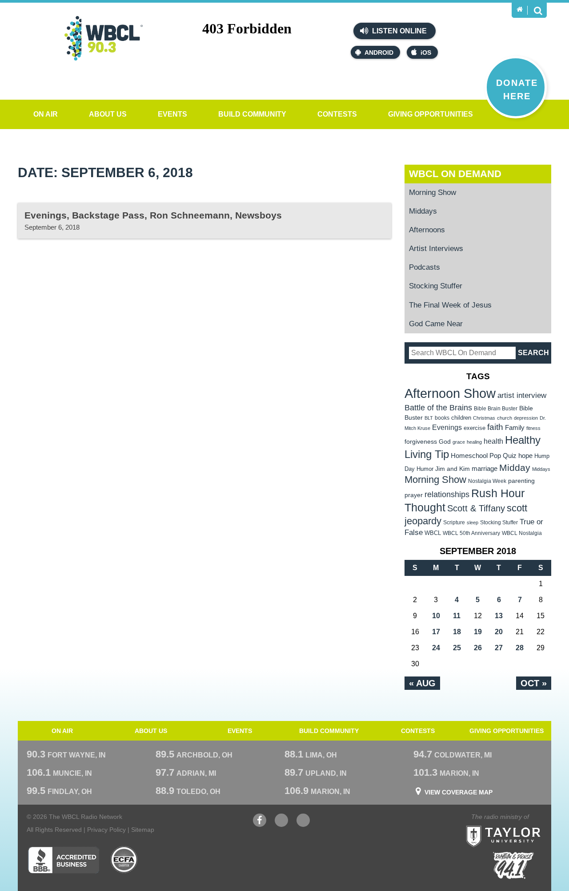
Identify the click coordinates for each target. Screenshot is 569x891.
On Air (45, 114)
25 (457, 648)
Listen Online (398, 31)
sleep (472, 522)
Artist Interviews (436, 248)
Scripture (454, 522)
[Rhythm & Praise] (513, 865)
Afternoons (427, 230)
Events (172, 114)
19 (478, 632)
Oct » (534, 683)
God (445, 441)
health (493, 441)
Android (379, 52)
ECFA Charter (124, 860)
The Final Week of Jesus (450, 305)
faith (495, 427)
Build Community (252, 114)
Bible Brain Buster (495, 408)
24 (436, 648)
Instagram (303, 824)
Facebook (259, 824)
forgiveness (421, 441)
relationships (447, 494)
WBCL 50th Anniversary (471, 533)
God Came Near (436, 324)
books (442, 418)
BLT (429, 418)
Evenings (447, 427)
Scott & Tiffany (476, 508)
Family (515, 427)
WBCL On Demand (455, 173)
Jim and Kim (452, 468)
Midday (514, 467)
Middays (423, 211)
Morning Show (432, 192)
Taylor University (519, 825)
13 (499, 616)
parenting (521, 480)
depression (526, 418)
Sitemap (142, 829)
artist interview (521, 395)
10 (436, 616)
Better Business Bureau (63, 860)
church (504, 418)
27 (499, 648)
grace (459, 442)
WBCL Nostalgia (522, 533)
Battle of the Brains (438, 407)
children (461, 417)
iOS (426, 52)
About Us (108, 114)
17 (436, 632)
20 (499, 632)
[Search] (538, 10)
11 (457, 616)
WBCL (433, 533)
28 (520, 648)
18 (457, 632)
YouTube (281, 824)
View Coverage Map (459, 792)
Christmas (484, 418)
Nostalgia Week (487, 481)
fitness (533, 428)
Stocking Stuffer (435, 286)
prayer (414, 494)
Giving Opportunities (430, 114)
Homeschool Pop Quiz (484, 455)
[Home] (520, 9)
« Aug (422, 683)
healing (474, 442)
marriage (484, 468)
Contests (337, 114)
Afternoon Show (450, 393)
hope (525, 455)
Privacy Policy (106, 829)
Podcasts (424, 267)
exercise (474, 428)
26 (478, 648)
